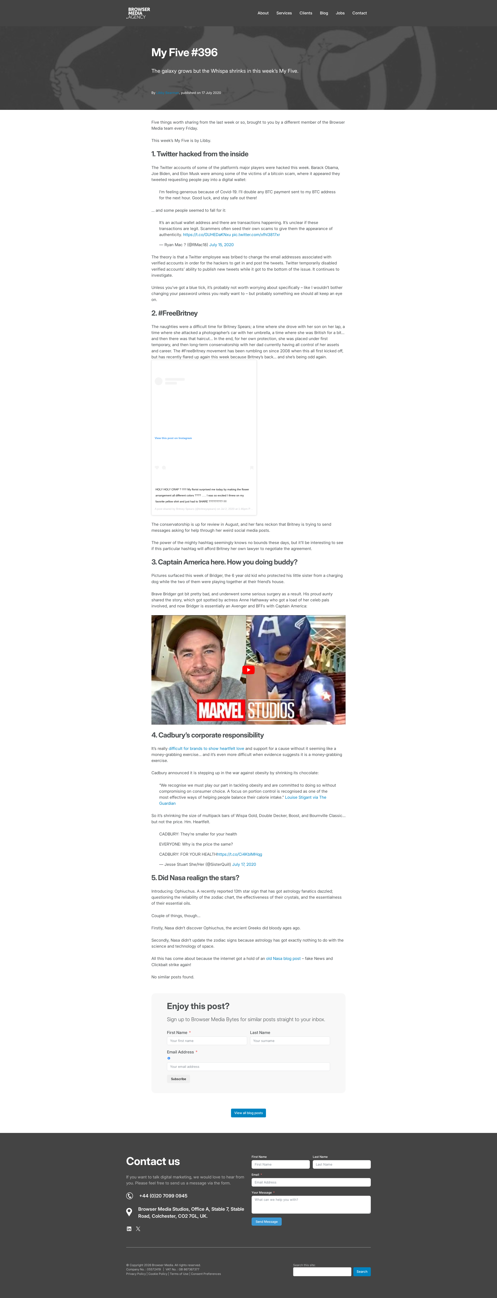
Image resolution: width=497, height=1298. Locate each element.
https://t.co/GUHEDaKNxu (207, 234)
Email (255, 1174)
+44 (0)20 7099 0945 (163, 1196)
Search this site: (304, 1265)
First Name (177, 1032)
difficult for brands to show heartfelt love (206, 748)
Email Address (180, 1052)
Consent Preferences (206, 1274)
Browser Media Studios (163, 1209)
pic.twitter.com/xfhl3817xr (256, 234)
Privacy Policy (136, 1274)
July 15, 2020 (221, 244)
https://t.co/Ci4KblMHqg (239, 854)
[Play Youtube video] (248, 669)
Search (362, 1272)
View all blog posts (248, 1113)
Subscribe (178, 1079)
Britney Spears (185, 508)
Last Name (260, 1032)
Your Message (262, 1192)
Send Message (267, 1222)
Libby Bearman (167, 93)
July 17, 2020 (244, 864)
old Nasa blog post (283, 958)
